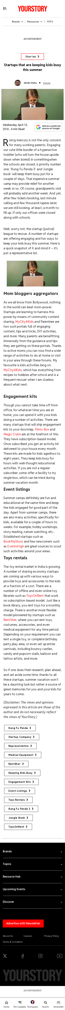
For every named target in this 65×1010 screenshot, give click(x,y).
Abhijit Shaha (30, 83)
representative (18, 746)
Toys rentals (16, 799)
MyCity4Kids (24, 322)
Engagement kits (19, 781)
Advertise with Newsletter (23, 923)
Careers (28, 935)
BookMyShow (13, 541)
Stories (30, 56)
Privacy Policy (51, 935)
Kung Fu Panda (18, 728)
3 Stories (46, 83)
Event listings (17, 790)
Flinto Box (42, 429)
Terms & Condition (13, 941)
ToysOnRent (35, 596)
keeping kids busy (20, 772)
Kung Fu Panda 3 (19, 808)
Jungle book (16, 817)
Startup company (19, 737)
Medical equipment (20, 755)
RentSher (14, 763)
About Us (8, 935)
